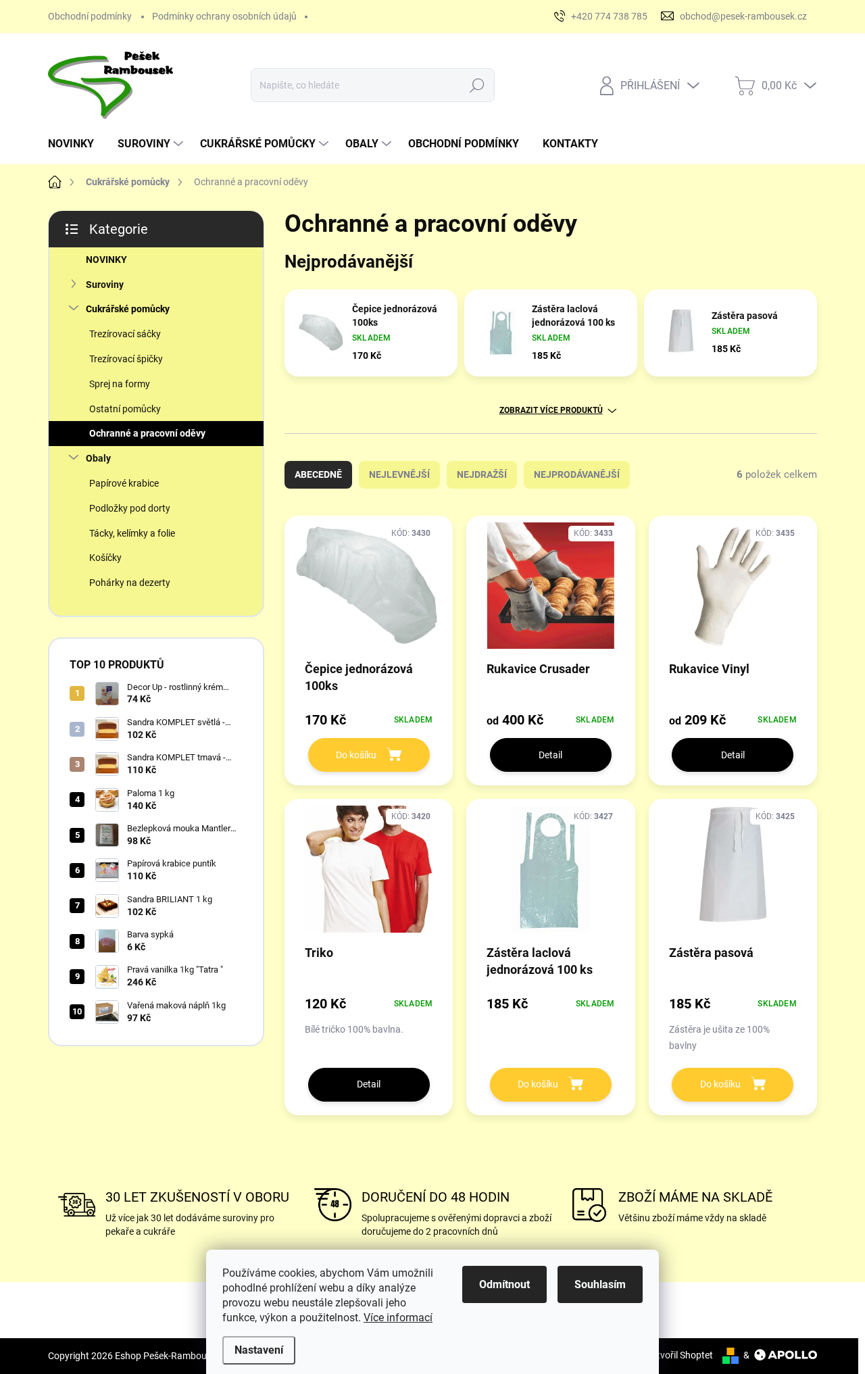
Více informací (398, 1317)
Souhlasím (600, 1284)
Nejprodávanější (577, 474)
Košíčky (105, 557)
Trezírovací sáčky (125, 333)
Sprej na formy (119, 383)
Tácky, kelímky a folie (132, 533)
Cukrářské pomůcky (128, 308)
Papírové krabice (124, 483)
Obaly (98, 458)
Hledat (477, 85)
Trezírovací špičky (126, 358)
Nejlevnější (399, 474)
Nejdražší (482, 474)
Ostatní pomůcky (125, 408)
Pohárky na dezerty (129, 582)
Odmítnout (504, 1284)
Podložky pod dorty (129, 508)
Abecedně (318, 474)
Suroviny (105, 284)
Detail (550, 755)
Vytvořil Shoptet (679, 1355)
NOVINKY (106, 259)
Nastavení (258, 1350)
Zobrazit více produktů (551, 410)
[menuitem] (76, 144)
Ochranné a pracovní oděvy (147, 433)
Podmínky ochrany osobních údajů (224, 16)
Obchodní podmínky (90, 16)
